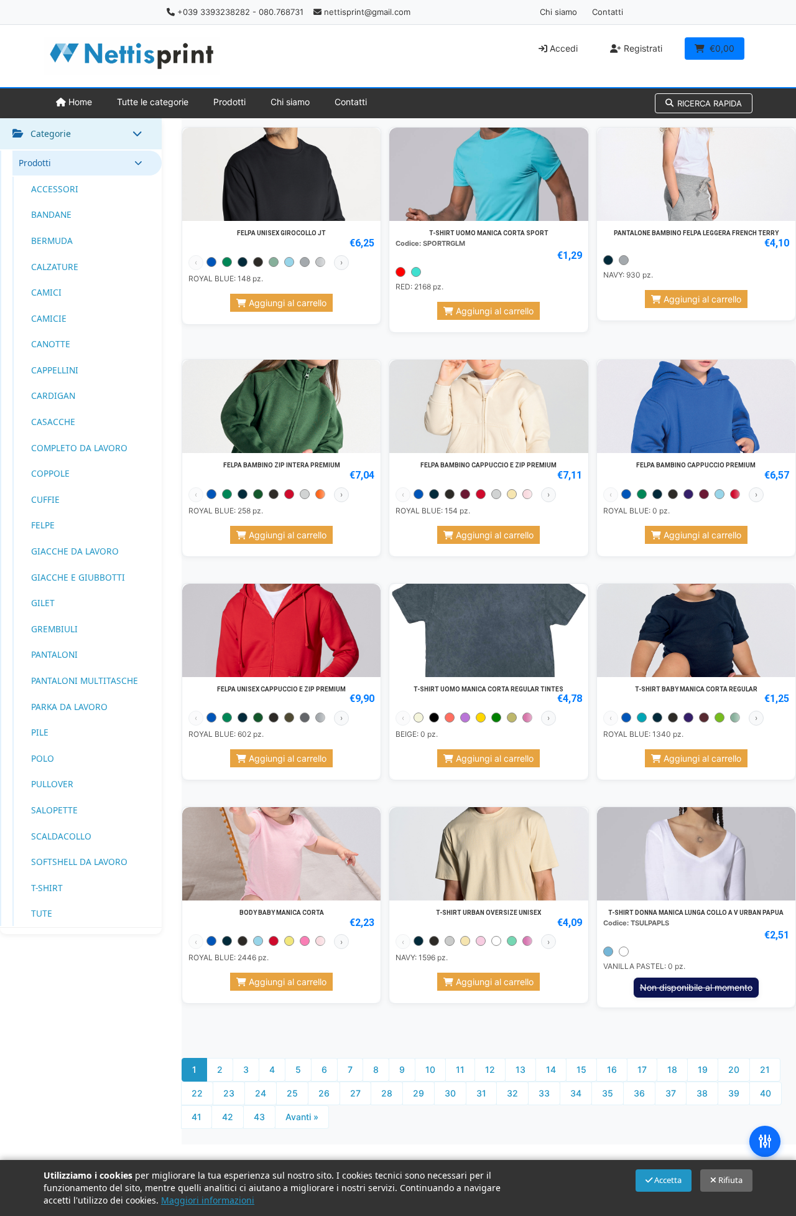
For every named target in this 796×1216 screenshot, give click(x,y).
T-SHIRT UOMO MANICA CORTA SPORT (488, 233)
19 (703, 1069)
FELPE (43, 525)
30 (450, 1093)
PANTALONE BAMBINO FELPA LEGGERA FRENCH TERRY (696, 233)
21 (765, 1069)
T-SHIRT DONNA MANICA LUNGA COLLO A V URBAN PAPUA (696, 912)
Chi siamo (558, 12)
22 (197, 1093)
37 (670, 1093)
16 (612, 1069)
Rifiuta (729, 1180)
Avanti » (301, 1116)
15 (581, 1069)
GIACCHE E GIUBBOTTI (78, 577)
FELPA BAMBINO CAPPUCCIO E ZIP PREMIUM (488, 465)
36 (639, 1093)
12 (490, 1069)
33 (544, 1093)
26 (324, 1093)
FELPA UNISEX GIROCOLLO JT (281, 233)
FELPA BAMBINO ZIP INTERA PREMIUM (281, 465)
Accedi (562, 48)
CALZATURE (54, 267)
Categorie (50, 133)
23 (228, 1093)
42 (227, 1116)
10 (430, 1069)
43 (259, 1116)
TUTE (41, 913)
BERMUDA (52, 240)
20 (733, 1069)
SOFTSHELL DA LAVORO (79, 862)
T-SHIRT (47, 888)
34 (575, 1093)
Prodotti (229, 101)
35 (607, 1093)
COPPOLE (50, 473)
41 (196, 1116)
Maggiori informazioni (207, 1200)
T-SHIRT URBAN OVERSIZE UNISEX (488, 912)
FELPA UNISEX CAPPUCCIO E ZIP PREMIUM (281, 689)
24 (260, 1093)
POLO (42, 758)
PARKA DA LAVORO (69, 707)
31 (481, 1093)
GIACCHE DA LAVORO (75, 551)
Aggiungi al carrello (286, 302)
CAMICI (46, 292)
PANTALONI (54, 654)
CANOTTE (50, 344)
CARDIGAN (53, 395)
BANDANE (51, 214)
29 (418, 1093)
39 (733, 1093)
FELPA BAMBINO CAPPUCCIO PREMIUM (696, 465)
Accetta (667, 1180)
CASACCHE (53, 422)
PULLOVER (52, 784)
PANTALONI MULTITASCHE (84, 680)
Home (79, 101)
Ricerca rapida (709, 103)
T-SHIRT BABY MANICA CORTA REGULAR (696, 689)
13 (520, 1069)
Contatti (607, 12)
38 (702, 1093)
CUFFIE (45, 499)
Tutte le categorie (152, 101)
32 (512, 1093)
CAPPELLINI (54, 370)
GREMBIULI (54, 629)
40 (765, 1093)
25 (292, 1093)
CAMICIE (49, 318)
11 (460, 1069)
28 (386, 1093)
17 (642, 1069)
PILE (40, 732)
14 (551, 1069)
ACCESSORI (54, 189)
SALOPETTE (54, 810)
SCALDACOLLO (61, 836)
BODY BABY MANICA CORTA (281, 912)
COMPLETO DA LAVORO (79, 448)
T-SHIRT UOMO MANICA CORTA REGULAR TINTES (488, 689)
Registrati (641, 48)
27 (355, 1093)
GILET (43, 603)
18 (672, 1069)
